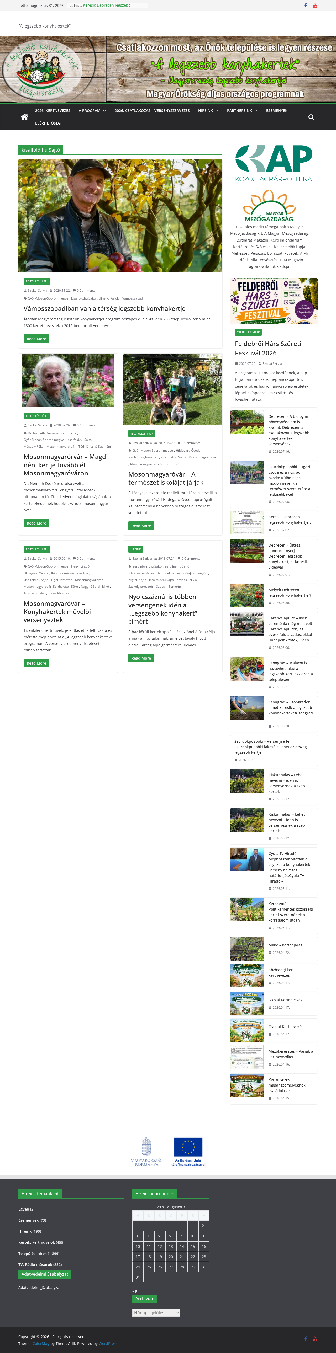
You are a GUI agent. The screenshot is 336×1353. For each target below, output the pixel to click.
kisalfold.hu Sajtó (83, 298)
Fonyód (202, 573)
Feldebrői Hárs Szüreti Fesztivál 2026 (268, 348)
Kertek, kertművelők (36, 1242)
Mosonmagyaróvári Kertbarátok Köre (157, 464)
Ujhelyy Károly (109, 298)
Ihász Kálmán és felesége (69, 573)
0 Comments (86, 290)
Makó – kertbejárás (285, 945)
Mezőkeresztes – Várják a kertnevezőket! (291, 1054)
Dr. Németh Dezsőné (43, 433)
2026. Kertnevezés (52, 110)
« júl (136, 1290)
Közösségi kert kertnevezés (281, 972)
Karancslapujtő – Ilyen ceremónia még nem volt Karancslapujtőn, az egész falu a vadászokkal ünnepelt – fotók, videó (290, 629)
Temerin (175, 586)
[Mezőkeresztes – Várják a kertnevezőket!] (247, 1058)
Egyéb (23, 1209)
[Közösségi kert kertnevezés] (247, 976)
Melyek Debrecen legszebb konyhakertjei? (290, 592)
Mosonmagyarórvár (61, 446)
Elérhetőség (48, 123)
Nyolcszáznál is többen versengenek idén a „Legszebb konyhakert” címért (162, 608)
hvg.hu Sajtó (137, 579)
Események (276, 110)
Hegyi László (80, 566)
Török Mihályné (59, 593)
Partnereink (239, 110)
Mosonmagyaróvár (202, 457)
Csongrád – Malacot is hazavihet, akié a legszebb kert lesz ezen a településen (291, 671)
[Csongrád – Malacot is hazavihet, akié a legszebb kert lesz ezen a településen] (247, 675)
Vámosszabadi (133, 298)
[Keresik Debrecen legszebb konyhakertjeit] (247, 523)
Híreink (205, 110)
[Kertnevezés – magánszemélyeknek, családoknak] (247, 1089)
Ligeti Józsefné (61, 579)
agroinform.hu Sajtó (147, 566)
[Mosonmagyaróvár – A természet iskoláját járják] (173, 389)
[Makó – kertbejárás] (247, 949)
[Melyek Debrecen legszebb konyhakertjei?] (247, 596)
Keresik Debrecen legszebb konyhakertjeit (107, 8)
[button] (103, 110)
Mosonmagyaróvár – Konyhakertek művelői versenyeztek (57, 611)
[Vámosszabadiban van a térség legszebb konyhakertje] (120, 215)
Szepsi (161, 586)
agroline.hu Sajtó (177, 566)
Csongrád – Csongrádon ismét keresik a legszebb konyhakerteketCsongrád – (291, 710)
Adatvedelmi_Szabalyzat (39, 1287)
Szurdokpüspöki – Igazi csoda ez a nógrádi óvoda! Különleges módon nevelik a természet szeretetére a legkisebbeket (289, 480)
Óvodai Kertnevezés (286, 1026)
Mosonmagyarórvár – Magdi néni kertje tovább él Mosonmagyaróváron (66, 464)
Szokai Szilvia (37, 290)
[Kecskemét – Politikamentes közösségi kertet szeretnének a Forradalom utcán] (247, 916)
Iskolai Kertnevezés (285, 999)
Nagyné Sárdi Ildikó (95, 586)
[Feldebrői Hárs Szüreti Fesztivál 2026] (274, 301)
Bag (159, 573)
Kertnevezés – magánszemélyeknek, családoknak (288, 1085)
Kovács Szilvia (187, 579)
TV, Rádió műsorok (35, 1264)
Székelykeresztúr (140, 586)
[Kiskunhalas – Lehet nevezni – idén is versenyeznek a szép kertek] (247, 787)
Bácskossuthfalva (141, 573)
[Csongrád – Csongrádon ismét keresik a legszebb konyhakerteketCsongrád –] (247, 714)
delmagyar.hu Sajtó (179, 573)
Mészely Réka (34, 446)
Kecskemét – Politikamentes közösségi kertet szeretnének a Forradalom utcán (291, 912)
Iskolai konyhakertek (143, 457)
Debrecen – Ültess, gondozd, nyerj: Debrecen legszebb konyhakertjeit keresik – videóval (290, 556)
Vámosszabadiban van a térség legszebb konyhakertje (105, 308)
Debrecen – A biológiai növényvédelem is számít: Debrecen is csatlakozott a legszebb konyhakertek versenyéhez (289, 430)
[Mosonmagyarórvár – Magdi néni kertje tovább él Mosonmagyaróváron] (68, 380)
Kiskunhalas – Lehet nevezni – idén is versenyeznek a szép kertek (287, 783)
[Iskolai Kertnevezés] (247, 1003)
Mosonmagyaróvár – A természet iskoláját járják (165, 478)
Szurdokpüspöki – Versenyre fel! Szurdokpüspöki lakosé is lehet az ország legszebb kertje (270, 747)
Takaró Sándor (34, 593)
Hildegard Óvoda (188, 450)
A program (90, 110)
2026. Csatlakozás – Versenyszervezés (152, 110)
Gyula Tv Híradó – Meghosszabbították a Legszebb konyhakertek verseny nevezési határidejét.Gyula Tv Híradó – (289, 867)
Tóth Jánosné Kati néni (94, 446)
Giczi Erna (68, 433)
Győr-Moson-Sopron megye (48, 298)
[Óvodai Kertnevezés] (247, 1030)
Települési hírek (37, 281)
